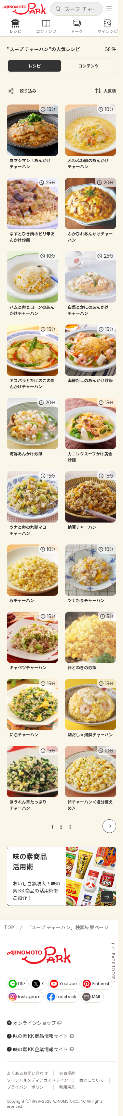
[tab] (88, 66)
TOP (9, 927)
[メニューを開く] (109, 9)
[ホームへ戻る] (24, 9)
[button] (76, 9)
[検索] (58, 9)
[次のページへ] (109, 826)
